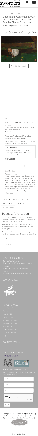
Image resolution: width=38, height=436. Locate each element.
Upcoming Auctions (9, 308)
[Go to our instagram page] (19, 166)
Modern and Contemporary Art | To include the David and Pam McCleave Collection (18, 19)
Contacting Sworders (10, 329)
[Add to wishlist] (34, 32)
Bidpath (24, 434)
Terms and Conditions (18, 416)
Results (5, 311)
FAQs (4, 336)
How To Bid (6, 199)
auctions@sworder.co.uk (23, 263)
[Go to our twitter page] (9, 345)
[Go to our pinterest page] (13, 345)
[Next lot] (21, 32)
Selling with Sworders (10, 320)
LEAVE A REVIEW (10, 280)
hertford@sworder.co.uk (24, 268)
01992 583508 (9, 268)
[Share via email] (23, 166)
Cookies (6, 416)
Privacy (31, 418)
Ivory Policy (12, 418)
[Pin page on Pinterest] (15, 166)
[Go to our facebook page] (5, 345)
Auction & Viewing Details (21, 199)
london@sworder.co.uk (23, 273)
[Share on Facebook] (8, 166)
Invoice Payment (8, 326)
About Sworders (8, 317)
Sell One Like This (8, 207)
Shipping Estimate (8, 203)
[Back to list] (6, 32)
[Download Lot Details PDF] (29, 32)
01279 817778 (9, 263)
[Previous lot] (10, 32)
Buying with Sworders (10, 323)
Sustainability (21, 203)
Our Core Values (22, 418)
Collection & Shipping (9, 332)
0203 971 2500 (9, 273)
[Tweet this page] (12, 166)
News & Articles (8, 314)
